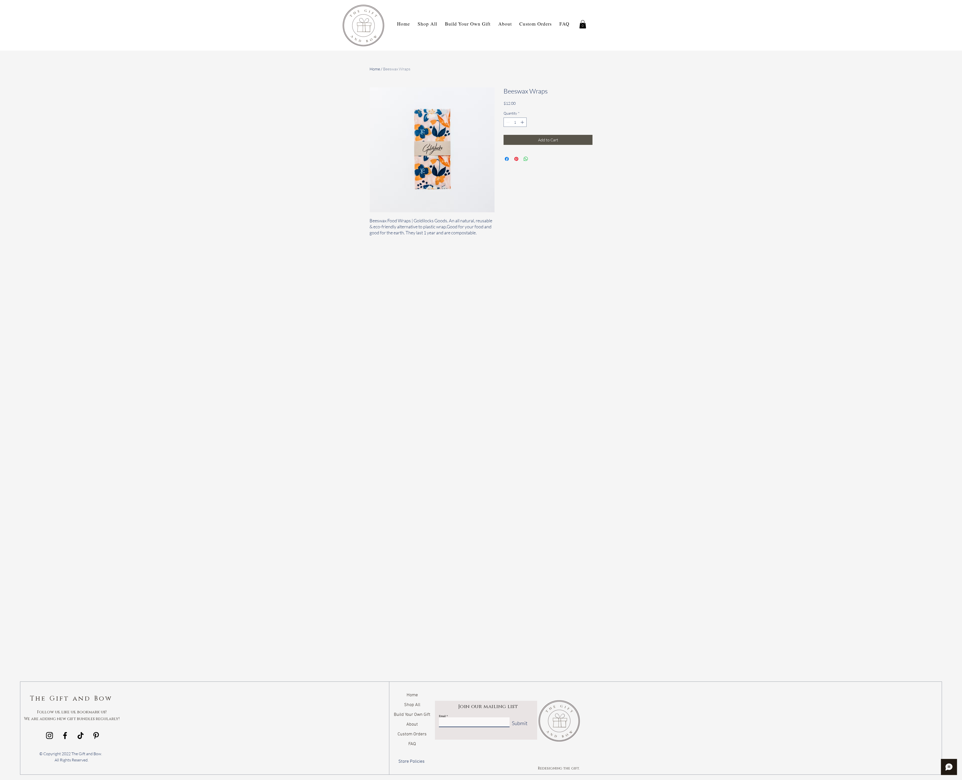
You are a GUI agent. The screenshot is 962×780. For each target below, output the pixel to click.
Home (375, 68)
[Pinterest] (96, 735)
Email (442, 715)
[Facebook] (65, 735)
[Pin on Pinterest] (516, 159)
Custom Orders (412, 734)
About (412, 724)
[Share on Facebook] (507, 159)
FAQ (412, 744)
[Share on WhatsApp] (526, 159)
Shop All (412, 705)
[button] (582, 24)
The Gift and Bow (71, 698)
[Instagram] (49, 735)
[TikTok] (80, 735)
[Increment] (523, 122)
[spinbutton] (515, 122)
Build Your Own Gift (412, 714)
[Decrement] (507, 122)
